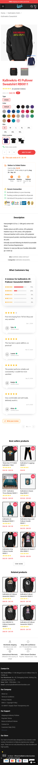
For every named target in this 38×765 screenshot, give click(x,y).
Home (3, 13)
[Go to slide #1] (13, 72)
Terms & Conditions (7, 697)
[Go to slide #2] (24, 72)
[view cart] (35, 6)
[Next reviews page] (33, 427)
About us (4, 694)
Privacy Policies (6, 700)
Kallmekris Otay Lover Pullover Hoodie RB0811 (27, 521)
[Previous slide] (4, 43)
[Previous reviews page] (23, 427)
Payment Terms (6, 718)
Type (4, 96)
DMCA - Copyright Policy (9, 703)
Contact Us (5, 724)
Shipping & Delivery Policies (10, 715)
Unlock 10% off (4, 756)
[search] (31, 6)
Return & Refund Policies (9, 721)
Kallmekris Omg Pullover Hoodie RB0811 (8, 551)
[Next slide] (34, 43)
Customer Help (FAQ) (8, 727)
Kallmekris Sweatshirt (9, 16)
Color (4, 103)
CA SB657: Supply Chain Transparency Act (15, 705)
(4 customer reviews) (19, 89)
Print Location (7, 135)
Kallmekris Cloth (14, 13)
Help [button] (34, 762)
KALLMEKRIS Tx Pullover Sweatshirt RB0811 (9, 624)
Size (4, 124)
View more (19, 564)
